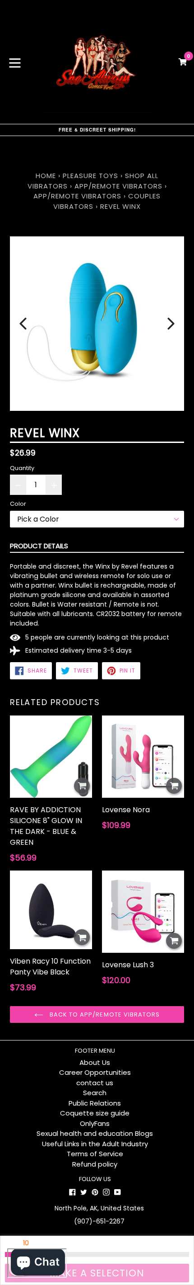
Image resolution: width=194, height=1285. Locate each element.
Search (94, 1092)
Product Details (39, 546)
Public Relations (95, 1103)
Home (46, 175)
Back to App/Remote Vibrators (104, 1014)
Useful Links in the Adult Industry (95, 1143)
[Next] (171, 323)
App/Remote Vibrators (118, 186)
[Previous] (23, 323)
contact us (94, 1082)
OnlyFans (95, 1123)
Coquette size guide (94, 1113)
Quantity (22, 468)
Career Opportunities (95, 1072)
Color (18, 503)
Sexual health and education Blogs (95, 1133)
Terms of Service (95, 1153)
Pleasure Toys (90, 175)
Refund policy (94, 1164)
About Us (94, 1062)
